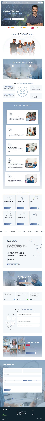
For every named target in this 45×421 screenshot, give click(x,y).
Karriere (23, 2)
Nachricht (5, 382)
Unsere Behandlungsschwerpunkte (17, 19)
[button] (15, 2)
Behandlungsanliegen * (6, 374)
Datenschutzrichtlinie (10, 387)
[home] (4, 2)
